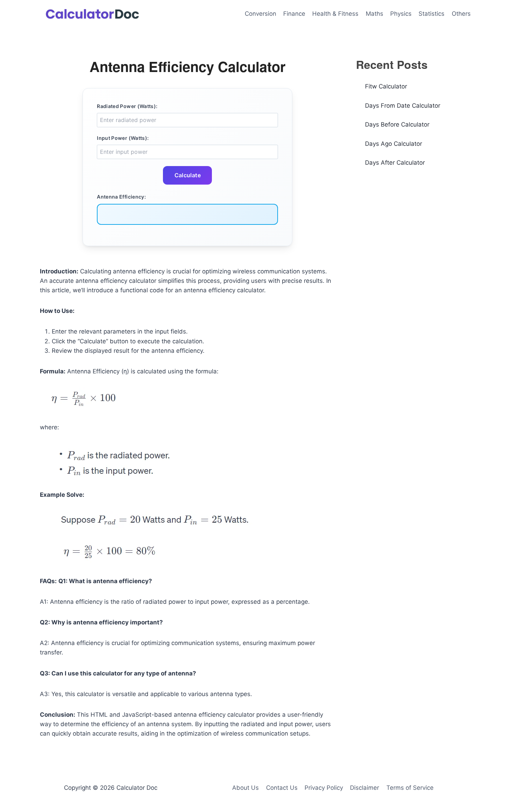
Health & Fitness (335, 13)
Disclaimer (364, 787)
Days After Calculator (395, 162)
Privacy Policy (324, 787)
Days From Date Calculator (402, 105)
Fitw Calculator (386, 86)
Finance (294, 13)
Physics (401, 13)
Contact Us (282, 787)
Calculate (187, 175)
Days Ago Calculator (393, 143)
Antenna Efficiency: (121, 197)
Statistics (431, 13)
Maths (374, 13)
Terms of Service (410, 787)
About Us (245, 787)
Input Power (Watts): (123, 138)
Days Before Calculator (397, 124)
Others (461, 13)
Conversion (260, 13)
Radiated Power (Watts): (127, 106)
